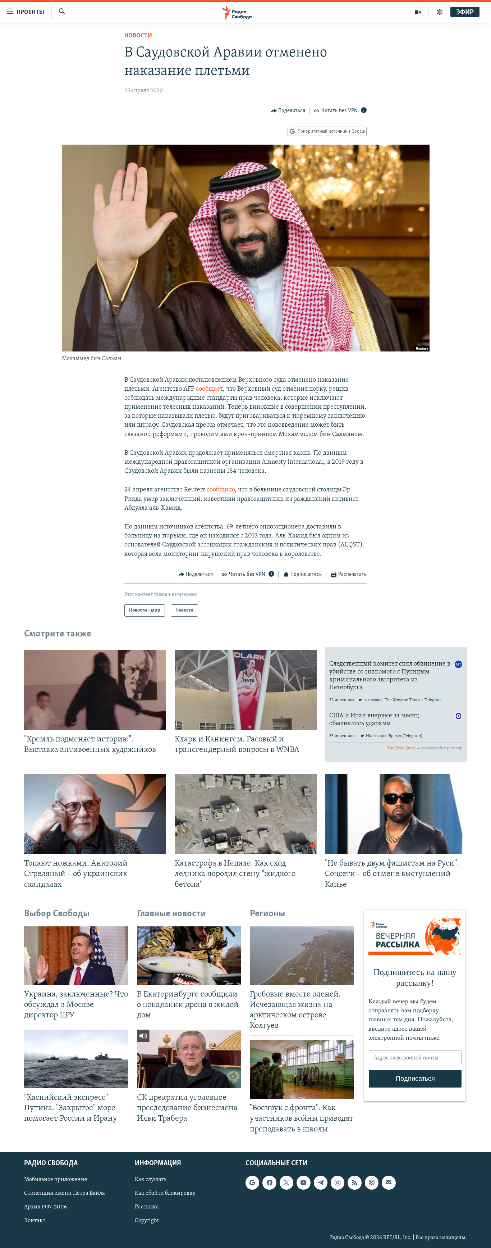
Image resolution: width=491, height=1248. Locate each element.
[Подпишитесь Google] (252, 1182)
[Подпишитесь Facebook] (269, 1182)
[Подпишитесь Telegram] (320, 1182)
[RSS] (354, 1182)
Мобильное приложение (55, 1180)
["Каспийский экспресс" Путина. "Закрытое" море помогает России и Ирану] (76, 1059)
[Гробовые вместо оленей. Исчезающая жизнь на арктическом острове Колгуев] (302, 955)
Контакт (34, 1221)
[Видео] (418, 12)
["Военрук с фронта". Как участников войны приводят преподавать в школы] (302, 1069)
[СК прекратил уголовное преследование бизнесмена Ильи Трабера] (189, 1059)
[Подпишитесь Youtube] (303, 1182)
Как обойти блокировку (165, 1193)
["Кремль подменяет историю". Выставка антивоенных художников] (95, 690)
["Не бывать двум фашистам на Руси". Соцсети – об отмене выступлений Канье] (396, 814)
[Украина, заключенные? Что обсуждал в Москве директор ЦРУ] (76, 955)
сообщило (221, 490)
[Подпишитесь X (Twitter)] (286, 1182)
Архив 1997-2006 (45, 1207)
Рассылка (147, 1207)
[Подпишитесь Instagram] (337, 1182)
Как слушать (150, 1180)
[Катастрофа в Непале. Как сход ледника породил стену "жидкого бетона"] (246, 814)
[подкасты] (439, 12)
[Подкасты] (371, 1182)
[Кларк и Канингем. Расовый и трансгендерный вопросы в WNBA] (246, 690)
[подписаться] (388, 1182)
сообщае (208, 389)
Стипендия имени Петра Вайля (64, 1193)
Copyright (147, 1221)
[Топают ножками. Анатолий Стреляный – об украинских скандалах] (95, 814)
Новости (138, 36)
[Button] (288, 110)
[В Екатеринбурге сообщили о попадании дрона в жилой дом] (189, 955)
